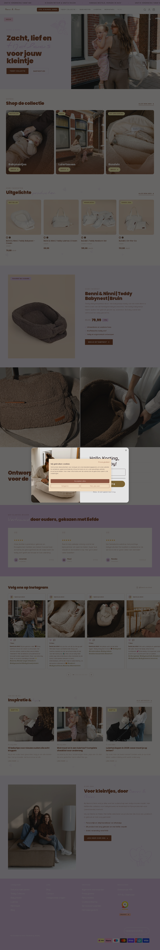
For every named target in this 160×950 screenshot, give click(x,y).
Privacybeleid (103, 462)
